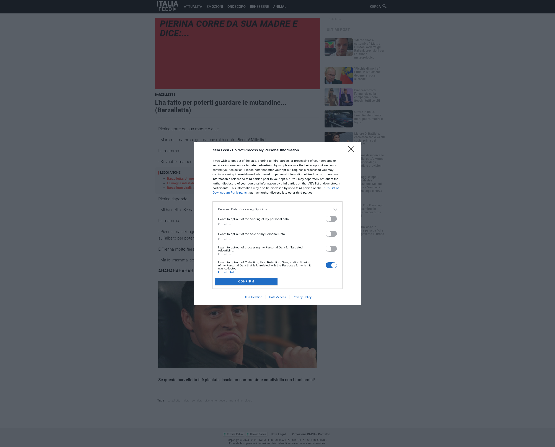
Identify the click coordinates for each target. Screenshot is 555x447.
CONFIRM (246, 281)
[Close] (352, 150)
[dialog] (277, 223)
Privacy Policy (302, 297)
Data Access (277, 297)
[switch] (331, 219)
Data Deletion (253, 297)
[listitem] (277, 209)
